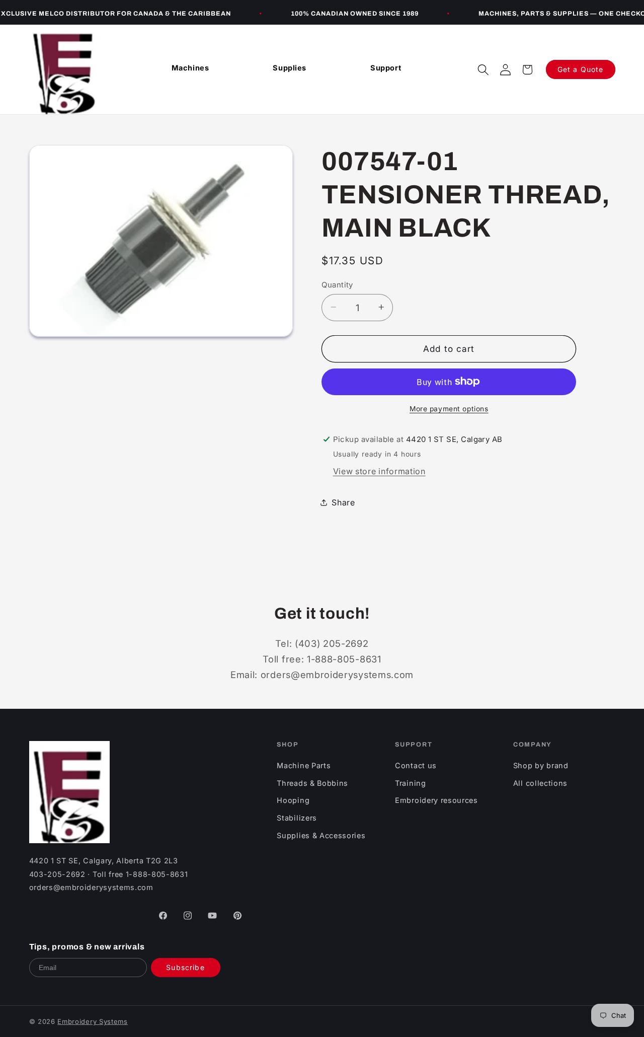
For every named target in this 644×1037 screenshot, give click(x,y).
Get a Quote (580, 69)
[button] (483, 69)
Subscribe (185, 967)
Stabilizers (297, 817)
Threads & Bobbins (312, 783)
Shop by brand (541, 765)
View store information (379, 471)
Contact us (416, 765)
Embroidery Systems (92, 1021)
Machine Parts (304, 765)
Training (410, 783)
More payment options (449, 409)
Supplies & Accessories (321, 835)
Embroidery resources (436, 800)
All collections (540, 783)
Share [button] (343, 502)
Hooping (293, 800)
